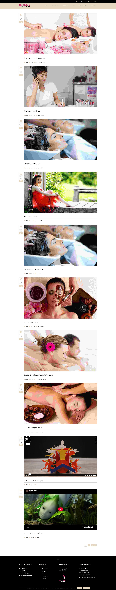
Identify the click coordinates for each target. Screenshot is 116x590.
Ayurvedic (39, 273)
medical (41, 168)
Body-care (32, 115)
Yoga (44, 62)
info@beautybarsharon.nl (26, 575)
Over (43, 573)
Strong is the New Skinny (33, 533)
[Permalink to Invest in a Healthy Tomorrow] (60, 33)
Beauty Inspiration (30, 216)
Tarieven (44, 571)
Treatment (38, 379)
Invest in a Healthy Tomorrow (34, 58)
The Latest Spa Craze (32, 111)
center (31, 168)
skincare (32, 273)
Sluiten (79, 588)
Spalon (41, 432)
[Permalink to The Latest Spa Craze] (60, 86)
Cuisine (38, 115)
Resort (31, 379)
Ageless (32, 432)
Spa (31, 220)
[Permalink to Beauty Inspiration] (60, 192)
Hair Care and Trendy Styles (34, 269)
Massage (43, 115)
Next (93, 545)
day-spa (36, 220)
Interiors (37, 168)
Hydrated (32, 537)
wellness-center (38, 62)
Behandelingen (45, 568)
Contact (44, 578)
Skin (31, 326)
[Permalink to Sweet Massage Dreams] (60, 403)
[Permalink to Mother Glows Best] (60, 298)
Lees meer (86, 588)
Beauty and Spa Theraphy (33, 480)
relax (31, 62)
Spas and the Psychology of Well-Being (38, 375)
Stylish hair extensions (32, 164)
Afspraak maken (45, 576)
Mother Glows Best (31, 322)
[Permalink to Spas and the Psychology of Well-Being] (60, 350)
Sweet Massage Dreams (33, 428)
